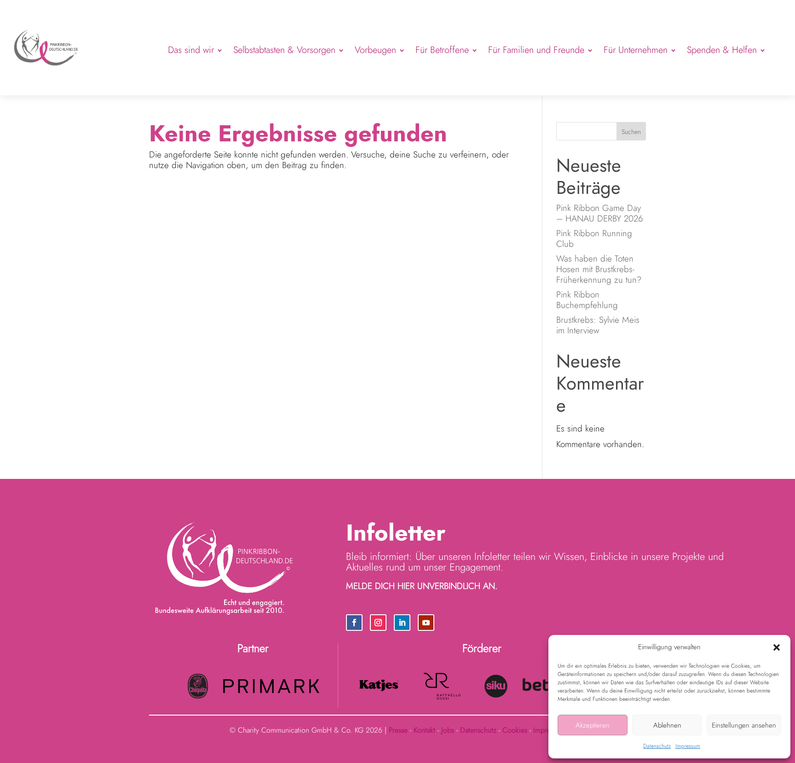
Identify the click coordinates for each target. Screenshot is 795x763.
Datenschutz (657, 746)
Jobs (447, 730)
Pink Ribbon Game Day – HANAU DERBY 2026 (601, 213)
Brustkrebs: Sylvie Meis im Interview (597, 325)
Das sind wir (191, 50)
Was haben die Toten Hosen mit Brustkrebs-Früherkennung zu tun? (598, 269)
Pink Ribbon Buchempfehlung (587, 299)
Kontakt (424, 730)
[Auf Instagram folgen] (378, 622)
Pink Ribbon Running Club (594, 238)
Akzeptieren (593, 725)
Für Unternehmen (636, 50)
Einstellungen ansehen (744, 725)
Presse (398, 730)
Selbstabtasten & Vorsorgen (284, 50)
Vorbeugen (375, 50)
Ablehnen (667, 725)
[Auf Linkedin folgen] (402, 622)
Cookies (514, 730)
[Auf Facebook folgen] (354, 622)
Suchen (631, 131)
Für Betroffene (442, 50)
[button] (776, 647)
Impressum (687, 746)
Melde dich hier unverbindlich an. (421, 586)
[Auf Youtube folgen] (426, 622)
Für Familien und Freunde (536, 50)
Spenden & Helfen (722, 50)
